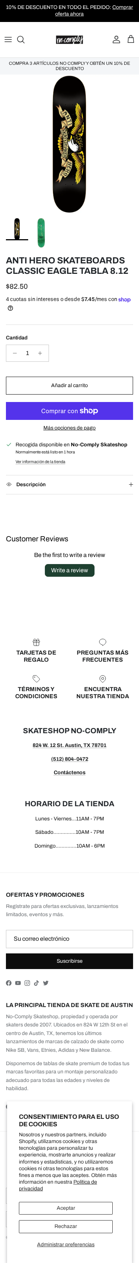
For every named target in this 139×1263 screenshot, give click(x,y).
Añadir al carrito (69, 385)
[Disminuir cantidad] (12, 353)
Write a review (69, 570)
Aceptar (66, 1208)
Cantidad (16, 338)
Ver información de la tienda (40, 461)
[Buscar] (24, 39)
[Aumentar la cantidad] (42, 353)
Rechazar (65, 1226)
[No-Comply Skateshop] (69, 40)
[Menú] (8, 39)
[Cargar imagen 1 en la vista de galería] (69, 144)
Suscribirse (70, 961)
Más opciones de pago (69, 428)
